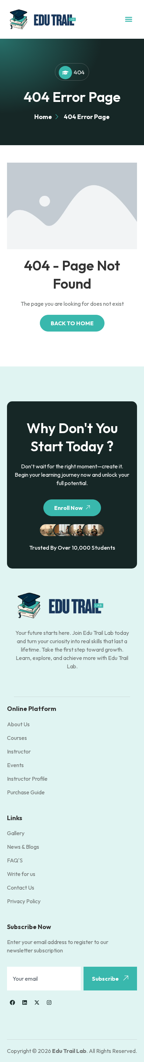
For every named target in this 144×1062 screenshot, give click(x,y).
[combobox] (44, 978)
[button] (129, 19)
